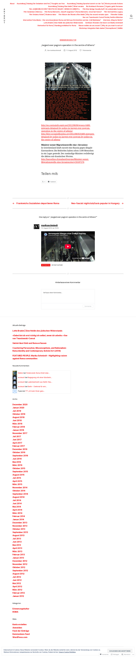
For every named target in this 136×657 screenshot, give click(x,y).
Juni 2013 (17, 542)
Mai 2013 (16, 545)
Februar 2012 (18, 593)
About (12, 4)
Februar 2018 (18, 427)
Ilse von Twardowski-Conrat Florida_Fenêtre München (103, 17)
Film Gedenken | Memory (33, 12)
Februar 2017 (18, 446)
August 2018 (18, 417)
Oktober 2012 (18, 567)
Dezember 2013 (19, 522)
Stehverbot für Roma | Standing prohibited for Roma (56, 25)
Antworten (46, 265)
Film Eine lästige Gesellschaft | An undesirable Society (103, 9)
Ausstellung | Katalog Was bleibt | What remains (66, 6)
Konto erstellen (19, 624)
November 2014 (19, 487)
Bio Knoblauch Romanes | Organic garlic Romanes (104, 6)
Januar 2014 (18, 519)
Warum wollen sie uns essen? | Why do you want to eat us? (100, 25)
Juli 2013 (16, 539)
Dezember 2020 (19, 404)
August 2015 (18, 475)
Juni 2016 (17, 459)
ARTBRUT (4, 16)
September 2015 (20, 471)
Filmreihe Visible (117, 14)
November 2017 (19, 433)
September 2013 (20, 532)
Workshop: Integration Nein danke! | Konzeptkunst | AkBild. (101, 28)
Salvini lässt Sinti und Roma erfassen (29, 343)
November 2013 (19, 526)
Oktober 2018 (18, 414)
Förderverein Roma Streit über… (38, 373)
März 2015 (17, 484)
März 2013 (17, 551)
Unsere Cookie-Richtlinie (67, 652)
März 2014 (17, 513)
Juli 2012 (16, 577)
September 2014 (20, 494)
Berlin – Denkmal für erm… (37, 386)
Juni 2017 (17, 439)
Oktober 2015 (18, 468)
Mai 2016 (16, 462)
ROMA (15, 612)
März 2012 (17, 590)
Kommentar (88, 306)
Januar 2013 (18, 558)
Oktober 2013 (18, 529)
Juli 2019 (16, 411)
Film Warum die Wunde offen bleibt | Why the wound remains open (83, 14)
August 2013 (18, 535)
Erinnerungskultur (68, 40)
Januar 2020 (18, 408)
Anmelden (17, 628)
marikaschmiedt (55, 50)
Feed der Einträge (20, 631)
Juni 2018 (17, 420)
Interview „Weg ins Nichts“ (113, 20)
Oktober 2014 (18, 491)
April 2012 (17, 586)
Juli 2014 (16, 500)
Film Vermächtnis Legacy (113, 12)
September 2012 (20, 570)
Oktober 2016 (18, 452)
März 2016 (17, 465)
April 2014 (17, 510)
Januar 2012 (18, 596)
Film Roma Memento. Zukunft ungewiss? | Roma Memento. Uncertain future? (73, 12)
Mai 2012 (16, 583)
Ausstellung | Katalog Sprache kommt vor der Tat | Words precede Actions (95, 4)
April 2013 (17, 548)
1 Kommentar (86, 50)
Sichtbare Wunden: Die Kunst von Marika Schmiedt (104, 23)
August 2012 (18, 574)
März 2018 (17, 424)
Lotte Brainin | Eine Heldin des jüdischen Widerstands (63, 23)
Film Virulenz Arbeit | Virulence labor (42, 14)
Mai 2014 (16, 507)
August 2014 (18, 497)
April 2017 (17, 443)
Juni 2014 (17, 503)
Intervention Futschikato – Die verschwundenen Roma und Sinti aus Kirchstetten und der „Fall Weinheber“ (62, 20)
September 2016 (20, 455)
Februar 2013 (18, 554)
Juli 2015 (16, 478)
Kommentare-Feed (21, 634)
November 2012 (19, 564)
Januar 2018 (18, 430)
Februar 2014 (18, 516)
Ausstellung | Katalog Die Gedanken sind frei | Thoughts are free (41, 4)
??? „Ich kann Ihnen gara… (35, 391)
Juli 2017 (16, 436)
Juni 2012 (17, 580)
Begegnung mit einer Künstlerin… (40, 377)
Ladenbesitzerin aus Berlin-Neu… (40, 382)
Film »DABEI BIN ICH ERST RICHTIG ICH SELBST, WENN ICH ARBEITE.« (54, 9)
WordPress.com (19, 637)
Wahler (20, 373)
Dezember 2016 (19, 449)
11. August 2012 (71, 50)
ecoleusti (21, 377)
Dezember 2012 (19, 561)
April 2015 (17, 481)
